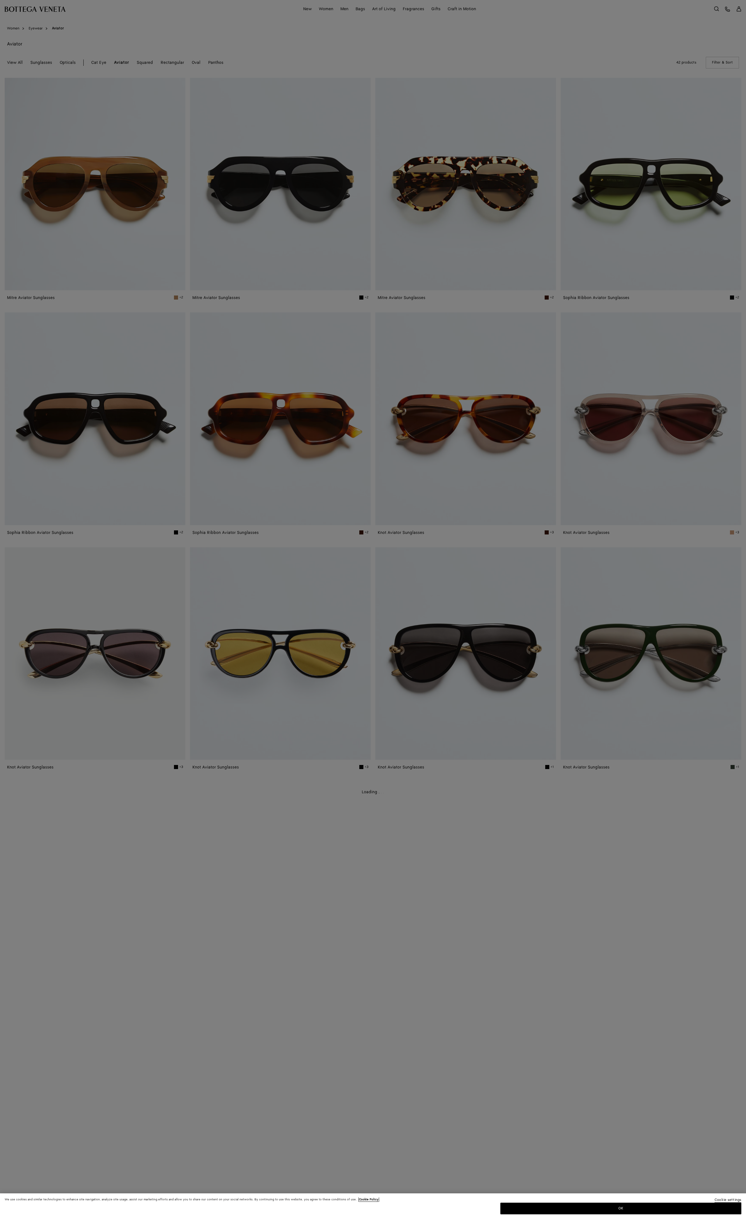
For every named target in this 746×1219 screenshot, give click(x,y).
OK (620, 1208)
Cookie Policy (369, 1199)
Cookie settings (728, 1200)
